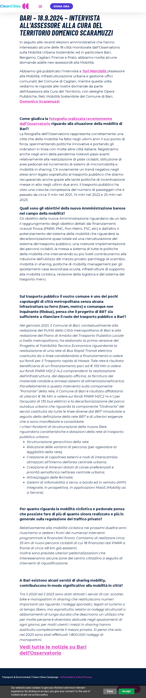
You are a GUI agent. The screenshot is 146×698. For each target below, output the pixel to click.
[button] (40, 6)
